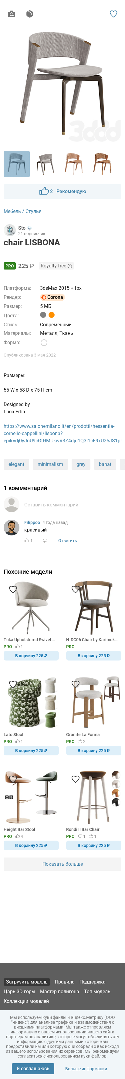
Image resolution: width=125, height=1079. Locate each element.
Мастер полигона (59, 991)
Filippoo (32, 522)
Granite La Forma (83, 734)
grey (81, 464)
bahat (105, 464)
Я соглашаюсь (33, 1068)
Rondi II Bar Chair (83, 829)
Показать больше (62, 864)
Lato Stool (13, 734)
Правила (65, 982)
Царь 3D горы (19, 991)
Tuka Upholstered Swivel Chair (30, 639)
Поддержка (92, 982)
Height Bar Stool (19, 829)
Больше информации (86, 1068)
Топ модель (97, 991)
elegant (16, 464)
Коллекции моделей (26, 1001)
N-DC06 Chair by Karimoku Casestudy (92, 639)
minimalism (50, 464)
